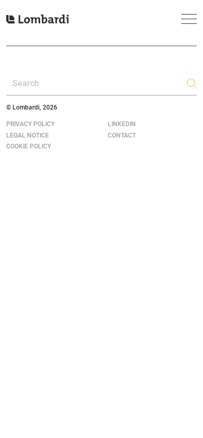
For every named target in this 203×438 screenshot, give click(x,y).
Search (25, 83)
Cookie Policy (28, 146)
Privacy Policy (30, 124)
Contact (122, 135)
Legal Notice (27, 135)
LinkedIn (122, 124)
